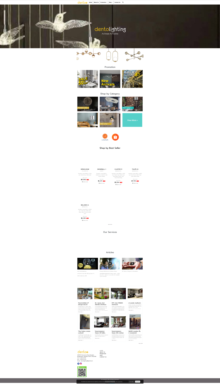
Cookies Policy (120, 381)
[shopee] (115, 137)
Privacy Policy (113, 381)
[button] (123, 2)
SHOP (101, 355)
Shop (110, 2)
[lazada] (105, 137)
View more (80, 312)
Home (90, 2)
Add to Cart (85, 181)
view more (110, 224)
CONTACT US (103, 357)
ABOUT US (102, 352)
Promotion (103, 2)
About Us (96, 2)
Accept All (138, 381)
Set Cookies (131, 381)
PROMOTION (103, 354)
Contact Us (117, 2)
